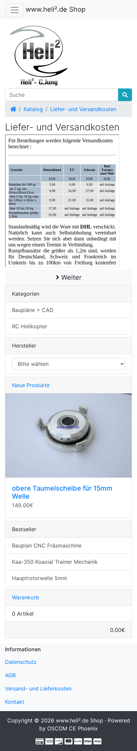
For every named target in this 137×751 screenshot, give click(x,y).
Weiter (70, 277)
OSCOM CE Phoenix (72, 728)
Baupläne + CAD (33, 310)
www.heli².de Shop (55, 9)
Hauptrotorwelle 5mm (39, 578)
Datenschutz (21, 662)
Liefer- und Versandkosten (83, 109)
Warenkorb (25, 597)
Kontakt (14, 701)
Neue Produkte (31, 385)
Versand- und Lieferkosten (38, 688)
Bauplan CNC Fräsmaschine (46, 545)
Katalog (33, 109)
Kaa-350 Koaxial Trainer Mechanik (55, 561)
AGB (10, 675)
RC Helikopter (29, 326)
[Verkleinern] (14, 10)
